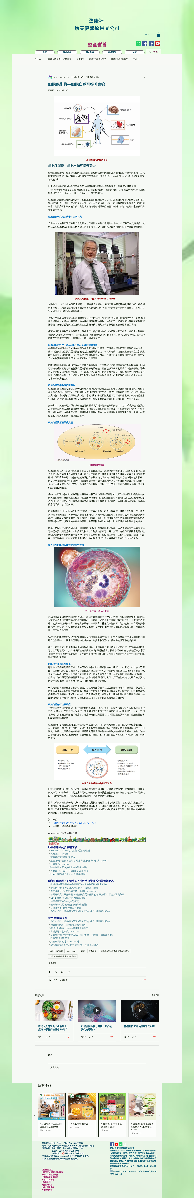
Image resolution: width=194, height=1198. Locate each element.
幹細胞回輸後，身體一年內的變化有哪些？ (96, 1028)
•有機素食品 (47, 1189)
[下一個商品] (160, 1114)
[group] (97, 1115)
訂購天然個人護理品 (119, 59)
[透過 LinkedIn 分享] (62, 972)
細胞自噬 (92, 951)
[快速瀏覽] (51, 1106)
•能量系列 (46, 1182)
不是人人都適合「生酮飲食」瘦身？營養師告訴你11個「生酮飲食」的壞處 (53, 1028)
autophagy (71, 951)
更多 (135, 59)
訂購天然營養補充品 (97, 59)
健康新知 (80, 59)
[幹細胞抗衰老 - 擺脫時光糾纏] (140, 1010)
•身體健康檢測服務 (50, 1177)
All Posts (38, 59)
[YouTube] (157, 43)
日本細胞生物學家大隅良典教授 (63, 956)
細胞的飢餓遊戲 (56, 951)
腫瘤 (83, 951)
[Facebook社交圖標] (144, 43)
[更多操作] (144, 77)
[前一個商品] (34, 1114)
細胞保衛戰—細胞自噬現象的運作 (115, 951)
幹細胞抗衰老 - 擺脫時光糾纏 (139, 1026)
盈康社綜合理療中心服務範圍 (59, 59)
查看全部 (155, 995)
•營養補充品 (48, 1184)
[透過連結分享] (69, 972)
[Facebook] (151, 43)
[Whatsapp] (138, 43)
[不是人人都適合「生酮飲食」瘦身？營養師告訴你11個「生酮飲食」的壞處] (54, 1010)
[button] (158, 34)
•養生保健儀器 (49, 1179)
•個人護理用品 (49, 1187)
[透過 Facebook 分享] (49, 972)
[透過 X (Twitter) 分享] (56, 972)
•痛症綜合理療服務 (51, 1174)
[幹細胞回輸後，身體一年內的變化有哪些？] (97, 1010)
